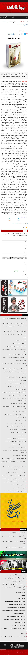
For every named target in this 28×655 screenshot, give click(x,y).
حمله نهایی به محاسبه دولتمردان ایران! (18, 343)
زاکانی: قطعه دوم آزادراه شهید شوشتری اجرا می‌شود (15, 578)
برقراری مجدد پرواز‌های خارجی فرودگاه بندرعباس (15, 604)
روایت (14, 223)
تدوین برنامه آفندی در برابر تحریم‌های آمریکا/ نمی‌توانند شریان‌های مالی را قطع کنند (15, 416)
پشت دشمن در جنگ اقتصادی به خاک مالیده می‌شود (15, 346)
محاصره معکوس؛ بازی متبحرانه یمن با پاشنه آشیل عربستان (14, 369)
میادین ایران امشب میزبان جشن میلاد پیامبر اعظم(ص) (15, 331)
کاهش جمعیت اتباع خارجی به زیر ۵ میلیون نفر (15, 616)
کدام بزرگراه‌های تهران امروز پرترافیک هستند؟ (16, 581)
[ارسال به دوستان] (11, 34)
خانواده (20, 223)
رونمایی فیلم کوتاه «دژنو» (21, 360)
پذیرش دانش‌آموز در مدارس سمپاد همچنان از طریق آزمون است (15, 319)
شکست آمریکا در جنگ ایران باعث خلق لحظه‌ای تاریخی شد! (14, 392)
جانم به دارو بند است (22, 435)
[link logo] (11, 6)
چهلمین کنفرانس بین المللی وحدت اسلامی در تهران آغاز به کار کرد (14, 463)
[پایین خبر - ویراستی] (18, 219)
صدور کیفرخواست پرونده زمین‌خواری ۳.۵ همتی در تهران (14, 584)
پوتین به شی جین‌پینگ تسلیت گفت (19, 485)
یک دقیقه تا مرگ (22, 595)
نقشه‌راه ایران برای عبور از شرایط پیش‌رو (17, 532)
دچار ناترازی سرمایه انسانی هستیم (19, 412)
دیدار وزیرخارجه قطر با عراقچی (20, 389)
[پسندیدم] (27, 33)
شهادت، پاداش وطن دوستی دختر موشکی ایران (15, 547)
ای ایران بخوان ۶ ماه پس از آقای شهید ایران (17, 447)
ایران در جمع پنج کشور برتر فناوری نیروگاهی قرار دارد (15, 441)
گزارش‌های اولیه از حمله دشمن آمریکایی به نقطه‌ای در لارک (13, 610)
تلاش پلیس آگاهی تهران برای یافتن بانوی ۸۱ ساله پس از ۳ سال (14, 638)
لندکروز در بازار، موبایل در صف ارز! (19, 488)
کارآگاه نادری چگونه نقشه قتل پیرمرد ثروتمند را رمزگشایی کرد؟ (14, 537)
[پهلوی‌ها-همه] (13, 565)
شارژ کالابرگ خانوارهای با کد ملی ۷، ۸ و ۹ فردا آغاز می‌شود (14, 357)
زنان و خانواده (21, 31)
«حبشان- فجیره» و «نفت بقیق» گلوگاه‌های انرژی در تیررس (14, 482)
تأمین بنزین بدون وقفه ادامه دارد (19, 455)
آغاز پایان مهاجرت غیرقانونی (20, 622)
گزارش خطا (23, 227)
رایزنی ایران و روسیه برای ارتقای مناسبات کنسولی (16, 354)
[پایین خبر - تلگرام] (18, 220)
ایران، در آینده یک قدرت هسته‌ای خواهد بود (17, 395)
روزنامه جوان (22, 217)
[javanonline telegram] (25, 34)
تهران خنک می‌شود (21, 633)
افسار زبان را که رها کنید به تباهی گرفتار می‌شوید (16, 426)
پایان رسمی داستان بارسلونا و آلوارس (18, 432)
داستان (17, 223)
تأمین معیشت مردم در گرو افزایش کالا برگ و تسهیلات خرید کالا (14, 365)
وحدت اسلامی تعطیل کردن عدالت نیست (18, 403)
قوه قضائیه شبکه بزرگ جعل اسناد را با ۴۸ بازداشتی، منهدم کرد (14, 476)
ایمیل (25, 245)
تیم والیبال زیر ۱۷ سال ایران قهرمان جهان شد (17, 429)
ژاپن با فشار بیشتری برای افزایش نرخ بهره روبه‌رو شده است (14, 479)
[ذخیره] (14, 34)
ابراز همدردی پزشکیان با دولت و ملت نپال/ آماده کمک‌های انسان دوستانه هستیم (15, 399)
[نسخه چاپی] (9, 34)
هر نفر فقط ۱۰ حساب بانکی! (20, 340)
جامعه (26, 31)
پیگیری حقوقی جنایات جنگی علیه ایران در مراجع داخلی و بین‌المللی (14, 588)
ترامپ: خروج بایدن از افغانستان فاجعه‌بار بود (17, 470)
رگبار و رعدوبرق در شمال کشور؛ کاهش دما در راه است (14, 575)
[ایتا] (9, 220)
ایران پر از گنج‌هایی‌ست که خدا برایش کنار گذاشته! (16, 377)
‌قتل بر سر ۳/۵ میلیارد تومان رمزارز (18, 625)
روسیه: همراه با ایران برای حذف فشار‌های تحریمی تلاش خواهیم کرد (15, 373)
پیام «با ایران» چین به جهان (20, 420)
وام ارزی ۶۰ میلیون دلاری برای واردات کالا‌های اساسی (15, 383)
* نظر (25, 262)
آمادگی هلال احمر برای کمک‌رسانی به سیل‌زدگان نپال (15, 473)
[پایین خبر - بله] (9, 219)
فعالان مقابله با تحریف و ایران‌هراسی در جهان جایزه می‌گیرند (14, 458)
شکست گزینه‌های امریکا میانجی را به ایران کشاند (16, 438)
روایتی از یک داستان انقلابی (14, 38)
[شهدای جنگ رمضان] (14, 287)
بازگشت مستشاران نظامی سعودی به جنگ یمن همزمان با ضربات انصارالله (15, 451)
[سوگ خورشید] (14, 304)
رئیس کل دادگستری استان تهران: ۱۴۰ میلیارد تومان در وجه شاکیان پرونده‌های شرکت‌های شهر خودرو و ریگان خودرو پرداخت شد (14, 326)
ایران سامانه (3, 654)
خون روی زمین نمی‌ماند (20, 592)
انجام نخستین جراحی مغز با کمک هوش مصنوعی (16, 423)
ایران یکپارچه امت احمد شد (19, 613)
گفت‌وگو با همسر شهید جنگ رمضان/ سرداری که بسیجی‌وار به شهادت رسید (13, 543)
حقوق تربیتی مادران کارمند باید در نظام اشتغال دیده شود (14, 491)
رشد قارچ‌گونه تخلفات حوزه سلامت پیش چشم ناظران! (14, 619)
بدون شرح (24, 337)
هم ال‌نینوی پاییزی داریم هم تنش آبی (18, 444)
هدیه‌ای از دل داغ (21, 598)
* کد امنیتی (24, 252)
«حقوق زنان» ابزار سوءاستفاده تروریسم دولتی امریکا (14, 601)
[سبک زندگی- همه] (13, 510)
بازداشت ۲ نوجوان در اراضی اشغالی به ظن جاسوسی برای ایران (14, 629)
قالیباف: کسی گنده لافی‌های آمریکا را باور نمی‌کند (16, 386)
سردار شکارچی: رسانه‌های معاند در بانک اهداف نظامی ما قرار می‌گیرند (14, 408)
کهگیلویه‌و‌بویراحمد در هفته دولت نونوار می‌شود (17, 380)
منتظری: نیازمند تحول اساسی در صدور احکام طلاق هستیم (14, 334)
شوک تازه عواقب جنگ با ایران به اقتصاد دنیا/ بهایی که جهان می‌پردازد (14, 350)
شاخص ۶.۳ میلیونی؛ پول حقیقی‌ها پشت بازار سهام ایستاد (14, 467)
